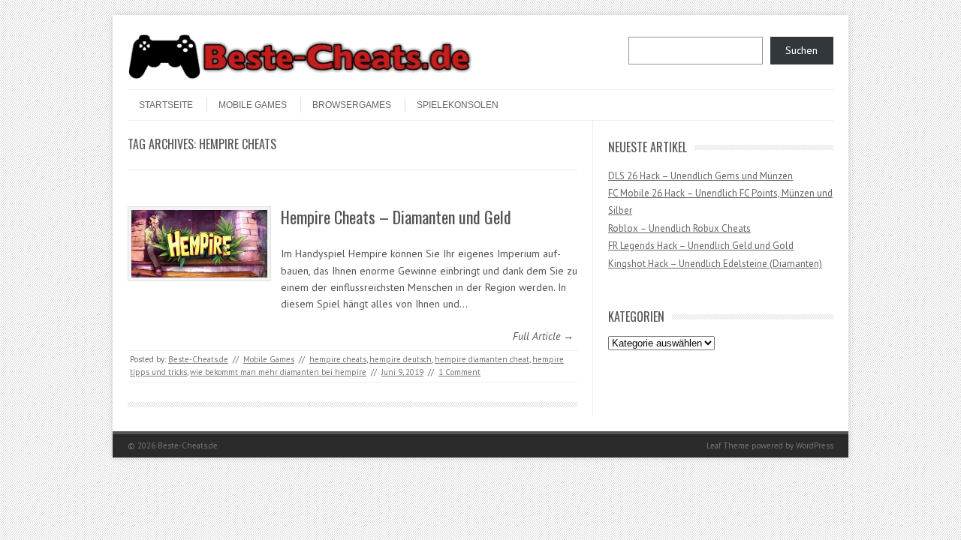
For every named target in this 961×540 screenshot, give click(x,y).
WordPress (814, 445)
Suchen (801, 50)
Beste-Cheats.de (198, 359)
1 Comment (459, 372)
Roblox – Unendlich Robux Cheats (679, 228)
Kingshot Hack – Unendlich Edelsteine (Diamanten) (715, 263)
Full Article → (543, 336)
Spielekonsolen (458, 105)
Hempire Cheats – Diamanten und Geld (396, 217)
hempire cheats (337, 359)
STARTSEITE (166, 105)
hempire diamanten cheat (482, 359)
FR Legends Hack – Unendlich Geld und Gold (701, 245)
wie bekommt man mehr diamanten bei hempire (278, 372)
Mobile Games (252, 105)
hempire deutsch (400, 359)
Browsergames (351, 105)
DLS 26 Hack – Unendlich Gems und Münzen (700, 176)
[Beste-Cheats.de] (300, 76)
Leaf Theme (727, 445)
